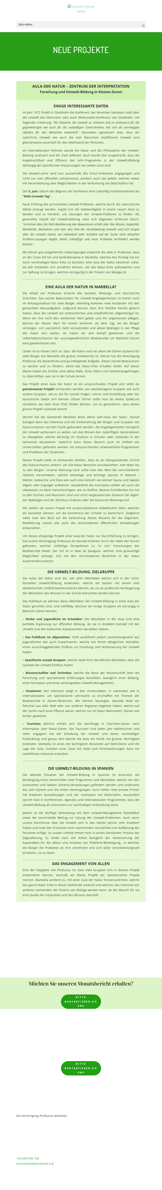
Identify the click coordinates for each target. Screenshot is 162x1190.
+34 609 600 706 (27, 1158)
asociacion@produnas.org (35, 1163)
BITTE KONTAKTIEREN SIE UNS (81, 1001)
